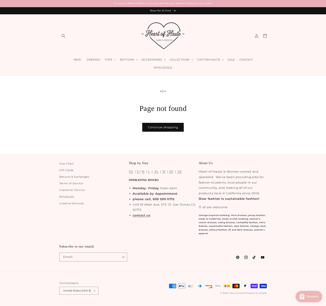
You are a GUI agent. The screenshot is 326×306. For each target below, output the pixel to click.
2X (171, 171)
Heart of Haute (237, 293)
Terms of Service (71, 183)
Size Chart (66, 163)
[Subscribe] (123, 257)
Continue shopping (163, 127)
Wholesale (66, 196)
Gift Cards (66, 170)
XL (156, 171)
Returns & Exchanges (74, 176)
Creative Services (71, 203)
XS (131, 171)
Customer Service (72, 190)
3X (179, 171)
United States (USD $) (77, 290)
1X (164, 171)
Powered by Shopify (256, 293)
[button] (63, 36)
